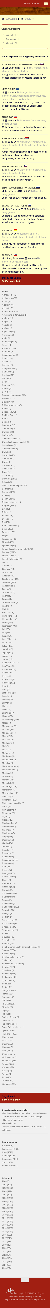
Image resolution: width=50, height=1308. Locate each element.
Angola (5, 321)
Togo (4, 1010)
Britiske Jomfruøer (10, 405)
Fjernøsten (7, 545)
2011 (4, 1217)
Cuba (5, 471)
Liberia (5, 706)
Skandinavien (8, 930)
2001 (4, 1184)
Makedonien (8, 732)
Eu (3, 522)
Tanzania (6, 996)
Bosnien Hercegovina (12, 395)
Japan (5, 652)
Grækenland (8, 578)
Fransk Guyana (9, 555)
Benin (5, 381)
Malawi (5, 736)
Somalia (6, 943)
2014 (4, 1227)
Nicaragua (7, 813)
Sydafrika (6, 973)
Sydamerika (8, 976)
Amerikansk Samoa (11, 311)
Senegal (6, 913)
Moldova (6, 776)
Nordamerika (8, 823)
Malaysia (6, 739)
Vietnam (6, 1067)
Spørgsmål (7, 1158)
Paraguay (6, 863)
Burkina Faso (8, 415)
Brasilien (6, 401)
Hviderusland (8, 619)
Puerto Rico (7, 876)
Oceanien (6, 839)
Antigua (5, 328)
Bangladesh (7, 368)
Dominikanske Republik (13, 485)
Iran (4, 632)
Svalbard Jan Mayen (11, 963)
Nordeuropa (7, 826)
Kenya (5, 672)
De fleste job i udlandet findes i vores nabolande (25, 1113)
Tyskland (6, 1033)
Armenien (6, 334)
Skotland (6, 933)
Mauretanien (8, 759)
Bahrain (6, 358)
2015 (4, 1231)
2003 (4, 1191)
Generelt (10, 34)
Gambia (6, 565)
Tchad (5, 1000)
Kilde (4, 1152)
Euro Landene (8, 525)
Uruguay (6, 1047)
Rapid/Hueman (11, 1299)
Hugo (36, 1299)
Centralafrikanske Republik (14, 441)
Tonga (5, 1013)
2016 (4, 1234)
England (6, 505)
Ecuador (6, 488)
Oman (5, 846)
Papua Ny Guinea (10, 859)
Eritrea (5, 512)
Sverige (6, 966)
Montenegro (7, 786)
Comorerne (7, 458)
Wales (5, 1070)
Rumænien (7, 883)
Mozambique (8, 792)
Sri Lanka (6, 953)
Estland (5, 515)
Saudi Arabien (8, 906)
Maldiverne (7, 742)
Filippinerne (7, 538)
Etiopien (6, 518)
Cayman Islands (10, 438)
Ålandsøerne (8, 294)
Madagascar (8, 726)
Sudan (5, 960)
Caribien (6, 435)
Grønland (6, 582)
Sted (4, 1162)
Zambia (5, 1080)
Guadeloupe (8, 585)
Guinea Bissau (9, 602)
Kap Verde (7, 665)
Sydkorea (6, 980)
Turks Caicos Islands (12, 1027)
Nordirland (7, 829)
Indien (5, 622)
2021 (4, 1251)
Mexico (5, 772)
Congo (5, 461)
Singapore (7, 926)
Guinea (5, 598)
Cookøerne (7, 465)
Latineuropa (7, 692)
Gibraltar (6, 575)
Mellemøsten (8, 769)
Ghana (5, 572)
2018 (4, 1241)
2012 (4, 1221)
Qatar (5, 879)
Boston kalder (9, 1123)
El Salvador (7, 498)
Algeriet (5, 308)
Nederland (7, 799)
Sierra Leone (8, 923)
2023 (4, 1258)
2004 (4, 1194)
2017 (4, 1238)
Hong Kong (7, 615)
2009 (4, 1211)
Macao (5, 722)
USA (4, 1050)
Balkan (5, 361)
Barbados (6, 371)
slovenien (11, 18)
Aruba (5, 338)
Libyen (5, 709)
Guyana (6, 605)
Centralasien (8, 445)
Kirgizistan (7, 679)
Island (5, 635)
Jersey (5, 655)
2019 (4, 1244)
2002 (4, 1187)
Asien (5, 344)
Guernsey (7, 595)
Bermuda (6, 384)
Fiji (3, 535)
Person (5, 1155)
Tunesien (6, 1020)
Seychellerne (8, 920)
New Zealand (8, 809)
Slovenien (7, 940)
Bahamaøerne (8, 354)
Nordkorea (7, 833)
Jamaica (6, 649)
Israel (5, 642)
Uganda (6, 1037)
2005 (4, 1197)
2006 (4, 1201)
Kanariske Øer (9, 662)
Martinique (7, 756)
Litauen (5, 716)
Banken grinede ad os (13, 1119)
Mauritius (6, 762)
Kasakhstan (7, 669)
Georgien (6, 568)
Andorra (6, 318)
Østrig (5, 843)
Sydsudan (7, 983)
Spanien (6, 950)
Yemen (5, 1073)
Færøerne (7, 532)
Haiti (4, 609)
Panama (6, 856)
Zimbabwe (7, 1083)
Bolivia (5, 391)
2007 (4, 1204)
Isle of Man (7, 639)
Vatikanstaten (8, 1057)
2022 (4, 1254)
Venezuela (7, 1060)
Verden (5, 1063)
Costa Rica (7, 468)
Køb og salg (11, 38)
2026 (4, 1268)
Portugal (6, 873)
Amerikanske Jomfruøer (13, 314)
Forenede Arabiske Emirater (15, 548)
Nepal (5, 806)
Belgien (5, 374)
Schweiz (6, 910)
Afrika (5, 301)
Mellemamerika (9, 766)
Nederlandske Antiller (12, 802)
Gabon (5, 562)
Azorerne (6, 351)
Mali (4, 746)
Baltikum (6, 364)
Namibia (6, 796)
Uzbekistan (7, 1053)
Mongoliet (6, 782)
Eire (4, 495)
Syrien (5, 986)
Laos (4, 689)
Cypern (5, 475)
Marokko (6, 752)
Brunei (5, 408)
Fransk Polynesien (10, 558)
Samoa (5, 899)
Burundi (6, 421)
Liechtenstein (8, 712)
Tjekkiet (6, 1006)
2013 (4, 1224)
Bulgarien (6, 411)
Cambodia (7, 425)
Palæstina (7, 853)
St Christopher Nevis (12, 956)
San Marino (7, 903)
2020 (4, 1248)
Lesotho (6, 695)
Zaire (4, 1077)
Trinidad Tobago (9, 1017)
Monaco (6, 779)
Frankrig (6, 552)
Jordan (5, 659)
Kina (4, 675)
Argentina (6, 331)
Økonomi (10, 42)
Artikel (5, 1145)
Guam (5, 588)
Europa (5, 528)
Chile (4, 451)
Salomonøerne (9, 896)
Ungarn (5, 1043)
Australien (7, 348)
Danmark (6, 478)
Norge (5, 836)
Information (7, 1148)
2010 (4, 1214)
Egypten (6, 491)
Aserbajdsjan (8, 341)
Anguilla (6, 324)
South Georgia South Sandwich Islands (20, 946)
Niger (5, 816)
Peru (4, 866)
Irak (4, 629)
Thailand (6, 1003)
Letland (5, 699)
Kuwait (5, 685)
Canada (6, 431)
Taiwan (5, 993)
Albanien (6, 304)
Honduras (7, 612)
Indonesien (7, 625)
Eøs (4, 508)
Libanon (6, 702)
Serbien (6, 916)
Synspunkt (7, 1165)
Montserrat (7, 789)
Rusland (6, 886)
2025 (4, 1264)
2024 (4, 1261)
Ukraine (6, 1040)
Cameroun (7, 428)
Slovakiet (6, 936)
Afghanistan (7, 298)
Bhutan (5, 388)
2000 (4, 1181)
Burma (5, 418)
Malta (5, 749)
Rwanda (6, 889)
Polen (5, 869)
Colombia (6, 455)
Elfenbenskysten (10, 502)
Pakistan (6, 849)
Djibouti (5, 481)
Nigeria (5, 819)
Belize (5, 378)
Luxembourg (8, 719)
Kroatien (6, 682)
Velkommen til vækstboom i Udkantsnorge (22, 1116)
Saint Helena (8, 893)
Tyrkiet (5, 1030)
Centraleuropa (8, 448)
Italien (5, 645)
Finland (5, 542)
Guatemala (7, 592)
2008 (4, 1207)
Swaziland (7, 970)
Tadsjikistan (7, 990)
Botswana (7, 398)
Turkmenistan (8, 1023)
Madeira (6, 729)
